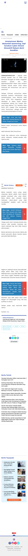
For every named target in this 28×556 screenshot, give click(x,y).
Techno (22, 326)
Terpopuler (10, 34)
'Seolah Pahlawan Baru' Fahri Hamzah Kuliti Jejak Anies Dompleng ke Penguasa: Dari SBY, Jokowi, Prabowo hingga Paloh (12, 214)
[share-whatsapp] (15, 338)
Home (3, 34)
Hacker (16, 326)
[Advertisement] (14, 14)
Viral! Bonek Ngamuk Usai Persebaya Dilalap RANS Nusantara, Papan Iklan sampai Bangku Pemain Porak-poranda (14, 320)
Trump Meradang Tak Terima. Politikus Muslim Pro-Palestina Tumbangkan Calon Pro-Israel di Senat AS (10, 493)
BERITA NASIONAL (7, 326)
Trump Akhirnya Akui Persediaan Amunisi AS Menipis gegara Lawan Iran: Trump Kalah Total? (10, 485)
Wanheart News (6, 329)
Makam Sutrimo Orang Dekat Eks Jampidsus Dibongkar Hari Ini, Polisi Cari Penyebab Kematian (10, 478)
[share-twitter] (13, 338)
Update (19, 185)
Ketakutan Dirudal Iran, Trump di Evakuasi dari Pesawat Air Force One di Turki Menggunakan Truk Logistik (10, 463)
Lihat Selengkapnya (13, 499)
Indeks (17, 34)
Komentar (14, 341)
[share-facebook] (10, 338)
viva (8, 312)
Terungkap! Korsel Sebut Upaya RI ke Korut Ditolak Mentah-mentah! (9, 471)
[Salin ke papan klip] (18, 338)
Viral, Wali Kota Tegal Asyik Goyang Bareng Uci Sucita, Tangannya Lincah (12, 119)
